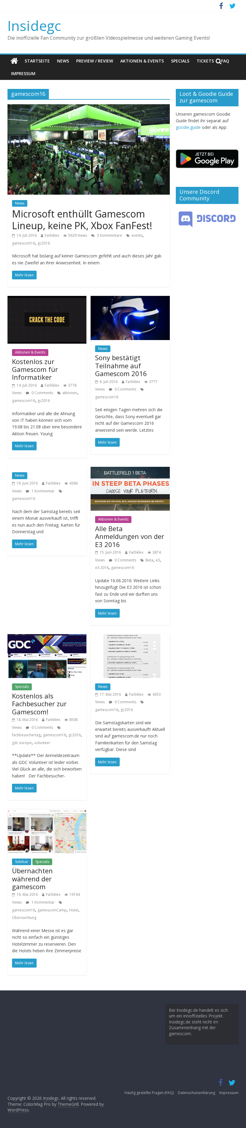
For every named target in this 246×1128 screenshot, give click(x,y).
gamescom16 (23, 243)
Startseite (37, 61)
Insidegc (34, 25)
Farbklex (52, 235)
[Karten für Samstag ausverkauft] (130, 637)
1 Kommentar (43, 491)
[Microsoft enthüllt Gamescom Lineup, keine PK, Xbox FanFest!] (89, 108)
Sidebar (21, 861)
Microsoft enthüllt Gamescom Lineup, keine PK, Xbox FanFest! (82, 219)
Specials (180, 61)
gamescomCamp (52, 910)
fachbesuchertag (26, 734)
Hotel (73, 910)
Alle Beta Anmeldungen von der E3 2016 (129, 536)
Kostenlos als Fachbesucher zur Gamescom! (39, 703)
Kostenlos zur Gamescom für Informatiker (35, 369)
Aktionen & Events (142, 61)
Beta (149, 560)
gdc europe (22, 742)
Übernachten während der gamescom (32, 878)
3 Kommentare (109, 235)
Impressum (23, 73)
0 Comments (42, 392)
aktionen (69, 392)
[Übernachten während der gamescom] (47, 812)
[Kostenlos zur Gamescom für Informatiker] (47, 299)
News (63, 61)
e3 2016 (102, 567)
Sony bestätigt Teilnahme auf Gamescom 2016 (121, 365)
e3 (158, 560)
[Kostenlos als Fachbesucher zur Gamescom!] (47, 637)
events (136, 235)
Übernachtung (24, 917)
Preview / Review (94, 61)
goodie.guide (188, 127)
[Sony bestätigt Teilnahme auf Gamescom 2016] (130, 299)
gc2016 (44, 243)
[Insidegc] (14, 61)
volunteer (42, 742)
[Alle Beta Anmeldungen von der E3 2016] (130, 470)
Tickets (205, 61)
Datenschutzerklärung (196, 1092)
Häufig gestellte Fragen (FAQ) (149, 1092)
